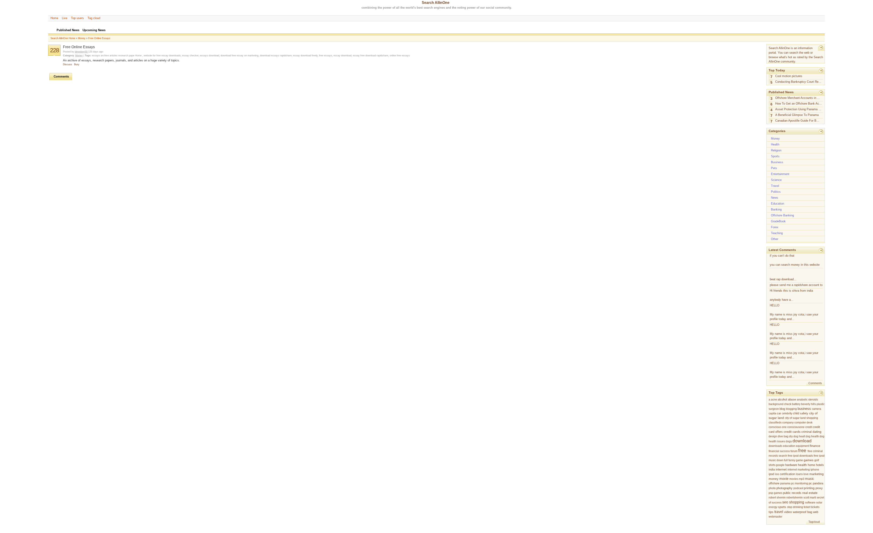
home (811, 465)
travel (778, 512)
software (810, 502)
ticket (807, 507)
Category (68, 55)
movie (783, 478)
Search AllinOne (435, 3)
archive (105, 55)
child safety (800, 413)
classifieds (775, 422)
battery (796, 404)
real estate (810, 493)
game (799, 460)
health (802, 465)
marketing (816, 474)
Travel (775, 186)
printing (809, 488)
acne (774, 399)
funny (791, 460)
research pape (126, 55)
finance (815, 446)
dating (817, 431)
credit (808, 427)
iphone (814, 469)
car (779, 413)
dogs (789, 441)
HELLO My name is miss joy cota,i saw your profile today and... (794, 312)
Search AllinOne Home (62, 38)
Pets (774, 168)
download (802, 440)
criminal (806, 431)
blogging (791, 408)
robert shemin (777, 497)
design (773, 436)
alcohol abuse (787, 399)
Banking (776, 209)
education (789, 446)
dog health (812, 436)
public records (792, 493)
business (804, 408)
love (806, 474)
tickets (815, 507)
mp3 (801, 478)
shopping (796, 502)
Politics (776, 191)
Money (81, 38)
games (808, 460)
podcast (798, 488)
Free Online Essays (99, 38)
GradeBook (778, 221)
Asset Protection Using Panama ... (798, 109)
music (809, 478)
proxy (819, 488)
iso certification (785, 474)
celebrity (787, 413)
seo (785, 502)
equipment (802, 446)
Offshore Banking (782, 215)
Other (774, 239)
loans (799, 474)
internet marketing (799, 469)
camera (816, 408)
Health (775, 144)
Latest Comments (782, 250)
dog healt (799, 436)
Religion (776, 150)
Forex (774, 227)
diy (791, 436)
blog (782, 408)
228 (54, 50)
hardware (791, 465)
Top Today (777, 70)
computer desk (803, 422)
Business (777, 162)
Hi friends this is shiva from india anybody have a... (791, 295)
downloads (775, 446)
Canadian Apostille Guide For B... (797, 120)
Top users (77, 18)
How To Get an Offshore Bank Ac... (798, 103)
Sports (775, 156)
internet (781, 469)
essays (96, 55)
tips (771, 512)
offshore (774, 483)
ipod (771, 474)
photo (772, 488)
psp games (775, 493)
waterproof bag (802, 512)
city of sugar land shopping (801, 418)
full (786, 460)
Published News (781, 92)
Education (777, 203)
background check (780, 404)
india (772, 469)
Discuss (67, 64)
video (788, 512)
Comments (61, 76)
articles (114, 55)
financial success (779, 451)
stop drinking (795, 507)
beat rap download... (783, 279)
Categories (777, 131)
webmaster (775, 516)
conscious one (778, 427)
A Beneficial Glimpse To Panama (797, 115)
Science (776, 180)
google (780, 465)
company (788, 422)
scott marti (809, 497)
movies (793, 478)
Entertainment (780, 174)
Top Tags (776, 392)
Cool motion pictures (788, 76)
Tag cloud (94, 18)
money (773, 478)
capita (772, 413)
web (815, 512)
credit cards (792, 431)
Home (54, 18)
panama (785, 483)
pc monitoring (799, 483)
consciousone (796, 427)
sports (782, 507)
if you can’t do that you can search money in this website (795, 260)
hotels (820, 465)
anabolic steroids (807, 399)
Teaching (777, 233)
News (774, 197)
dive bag (783, 436)
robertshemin (794, 497)
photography (784, 488)
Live (64, 18)
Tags (87, 55)
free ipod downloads (800, 455)
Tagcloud (814, 521)
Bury (76, 64)
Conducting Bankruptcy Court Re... (798, 81)
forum (794, 451)
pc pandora (816, 483)
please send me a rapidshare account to (796, 285)
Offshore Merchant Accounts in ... (797, 98)
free (802, 450)
